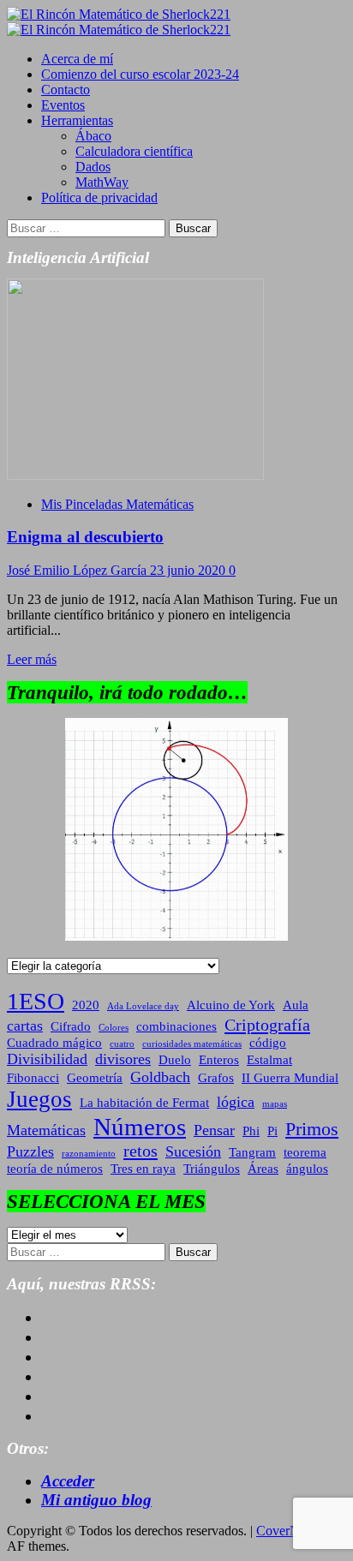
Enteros (219, 1060)
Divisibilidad (47, 1059)
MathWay (102, 182)
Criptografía (267, 1024)
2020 (85, 1005)
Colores (114, 1027)
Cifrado (71, 1026)
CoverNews (288, 1530)
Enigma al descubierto (85, 537)
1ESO (35, 1001)
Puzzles (30, 1151)
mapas (274, 1104)
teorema (305, 1152)
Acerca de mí (77, 58)
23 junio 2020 (189, 570)
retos (140, 1150)
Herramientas (77, 120)
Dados (93, 166)
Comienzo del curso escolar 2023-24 (140, 74)
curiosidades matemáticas (192, 1044)
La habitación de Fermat (144, 1102)
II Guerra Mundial (290, 1078)
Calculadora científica (134, 151)
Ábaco (93, 136)
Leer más (32, 659)
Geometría (95, 1078)
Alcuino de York (231, 1005)
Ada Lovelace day (143, 1006)
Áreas (263, 1168)
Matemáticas (46, 1130)
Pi (272, 1131)
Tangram (252, 1152)
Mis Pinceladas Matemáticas (117, 504)
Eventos (63, 105)
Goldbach (160, 1077)
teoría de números (55, 1168)
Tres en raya (143, 1168)
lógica (235, 1101)
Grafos (216, 1078)
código (267, 1043)
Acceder (67, 1481)
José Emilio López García (78, 570)
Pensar (214, 1130)
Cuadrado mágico (54, 1043)
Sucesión (193, 1151)
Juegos (39, 1099)
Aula (295, 1005)
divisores (123, 1059)
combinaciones (176, 1026)
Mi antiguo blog (96, 1500)
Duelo (175, 1060)
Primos (311, 1128)
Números (139, 1126)
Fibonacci (33, 1078)
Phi (251, 1131)
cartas (25, 1025)
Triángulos (211, 1168)
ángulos (307, 1168)
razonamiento (89, 1153)
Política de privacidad (99, 197)
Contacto (65, 89)
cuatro (122, 1044)
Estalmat (269, 1060)
